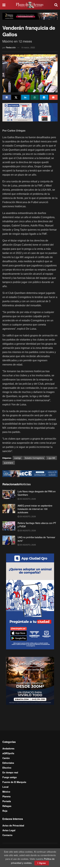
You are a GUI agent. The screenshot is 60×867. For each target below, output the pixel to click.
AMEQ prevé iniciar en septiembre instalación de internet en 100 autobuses (35, 509)
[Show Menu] (3, 5)
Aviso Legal (8, 830)
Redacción (11, 47)
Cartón (6, 758)
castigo (17, 458)
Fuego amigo (9, 777)
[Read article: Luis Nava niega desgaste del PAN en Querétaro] (8, 494)
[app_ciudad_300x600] (30, 601)
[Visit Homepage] (30, 5)
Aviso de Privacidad (13, 825)
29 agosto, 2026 (27, 498)
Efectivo (6, 767)
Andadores (8, 748)
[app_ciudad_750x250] (30, 111)
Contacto (7, 835)
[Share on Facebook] (6, 97)
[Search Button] (56, 5)
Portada (6, 801)
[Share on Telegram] (44, 97)
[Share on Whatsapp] (34, 97)
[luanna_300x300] (30, 680)
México (6, 791)
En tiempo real (10, 772)
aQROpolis (8, 753)
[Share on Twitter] (16, 97)
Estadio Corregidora (34, 458)
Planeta (6, 796)
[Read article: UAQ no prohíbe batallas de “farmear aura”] (8, 540)
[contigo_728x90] (30, 473)
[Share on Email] (53, 97)
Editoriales (8, 762)
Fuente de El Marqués (14, 782)
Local (5, 786)
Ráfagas (6, 806)
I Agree (42, 862)
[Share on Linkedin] (25, 97)
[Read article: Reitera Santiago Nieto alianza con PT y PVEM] (8, 525)
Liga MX (51, 458)
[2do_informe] (30, 15)
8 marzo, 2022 (28, 47)
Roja (4, 810)
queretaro (8, 462)
